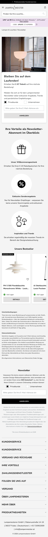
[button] (27, 279)
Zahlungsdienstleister (17, 473)
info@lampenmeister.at (25, 529)
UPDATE (23, 24)
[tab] (24, 442)
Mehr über (8, 504)
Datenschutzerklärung (34, 426)
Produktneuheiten (14, 512)
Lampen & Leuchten (9, 30)
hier (41, 358)
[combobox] (24, 13)
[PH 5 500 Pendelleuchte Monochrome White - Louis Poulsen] (16, 278)
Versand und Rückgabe (17, 457)
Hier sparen (24, 21)
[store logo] (15, 7)
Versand (7, 488)
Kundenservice (11, 441)
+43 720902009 (37, 525)
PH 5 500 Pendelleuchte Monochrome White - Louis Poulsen (15, 287)
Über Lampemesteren (15, 496)
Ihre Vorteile (10, 465)
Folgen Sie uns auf (14, 480)
